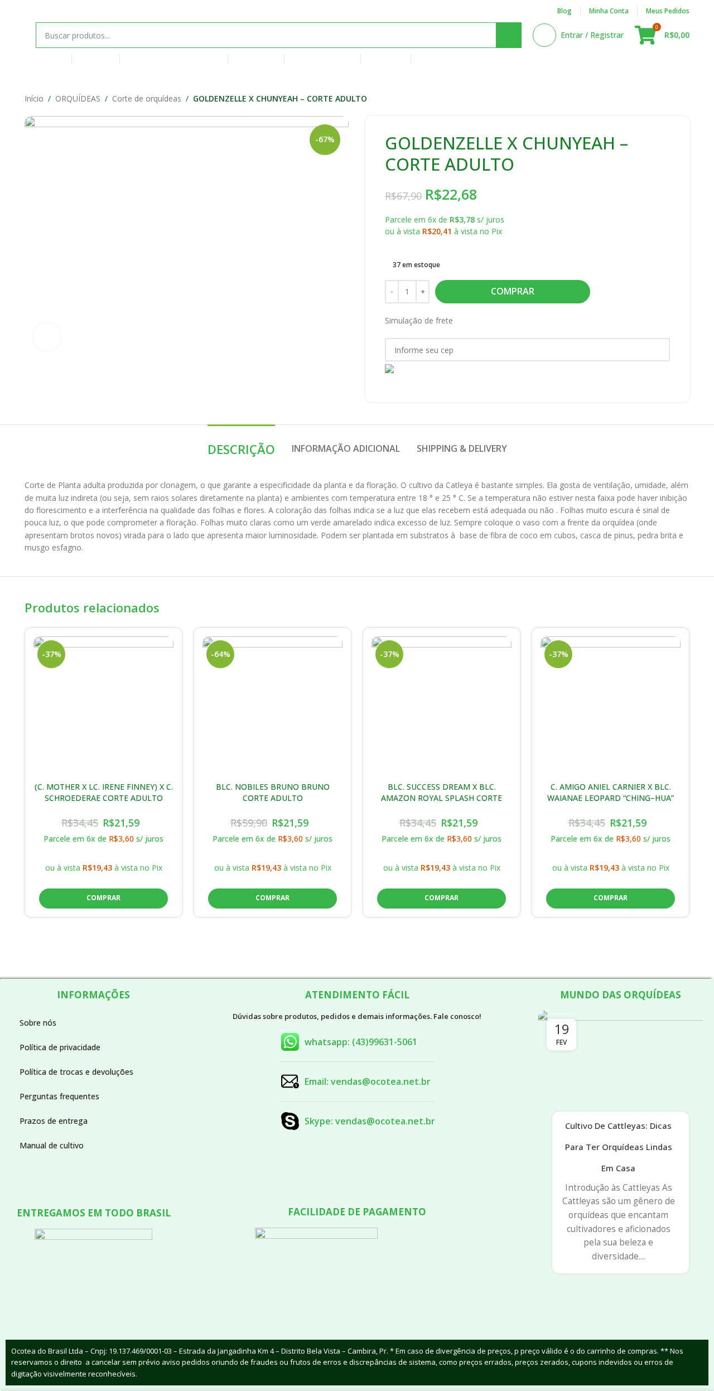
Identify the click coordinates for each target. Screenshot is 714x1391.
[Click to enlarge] (47, 337)
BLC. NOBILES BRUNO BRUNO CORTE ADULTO (273, 792)
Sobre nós (38, 1022)
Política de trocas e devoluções (76, 1071)
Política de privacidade (60, 1047)
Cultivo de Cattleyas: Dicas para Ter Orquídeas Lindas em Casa (618, 1147)
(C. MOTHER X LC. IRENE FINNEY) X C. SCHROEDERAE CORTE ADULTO (104, 792)
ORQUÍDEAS (77, 98)
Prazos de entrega (54, 1120)
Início (34, 98)
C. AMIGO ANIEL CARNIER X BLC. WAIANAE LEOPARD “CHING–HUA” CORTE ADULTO (610, 797)
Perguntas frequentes (59, 1096)
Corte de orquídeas (146, 98)
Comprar (512, 291)
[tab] (241, 443)
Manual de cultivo (52, 1145)
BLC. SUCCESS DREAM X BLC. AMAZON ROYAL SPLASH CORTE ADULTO (441, 797)
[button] (103, 898)
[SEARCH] (509, 35)
